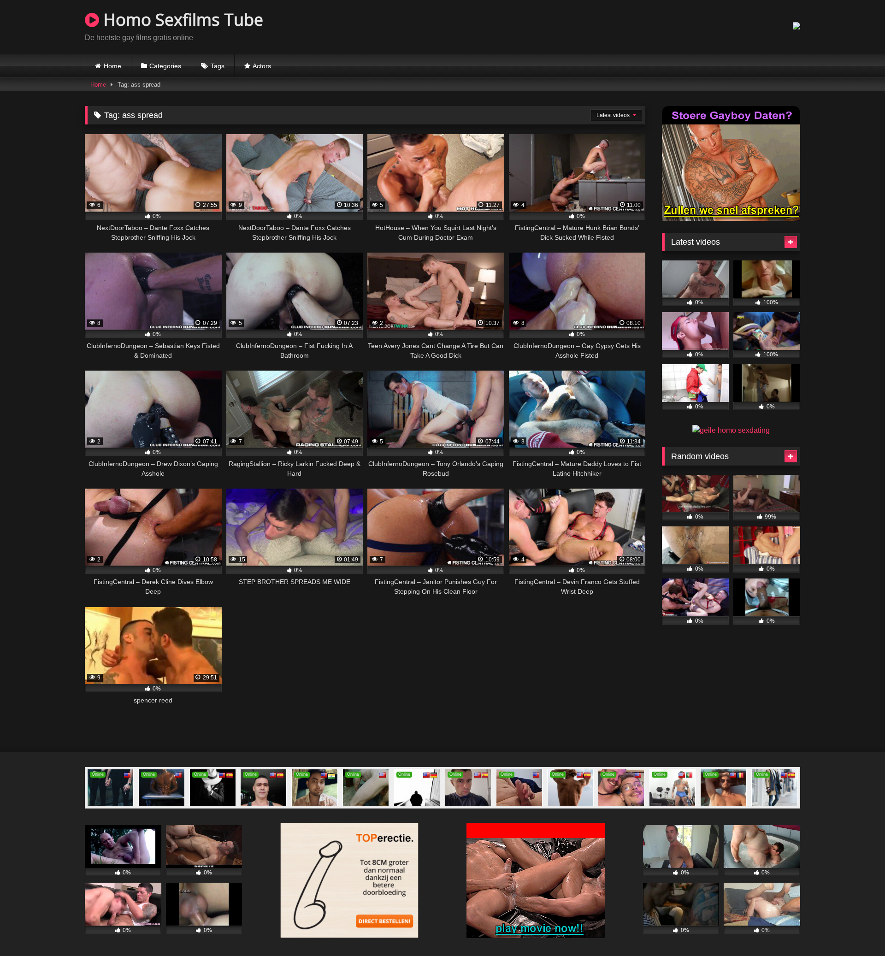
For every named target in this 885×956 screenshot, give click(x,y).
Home (112, 66)
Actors (262, 66)
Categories (165, 66)
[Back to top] (856, 929)
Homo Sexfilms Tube (181, 19)
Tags (217, 66)
